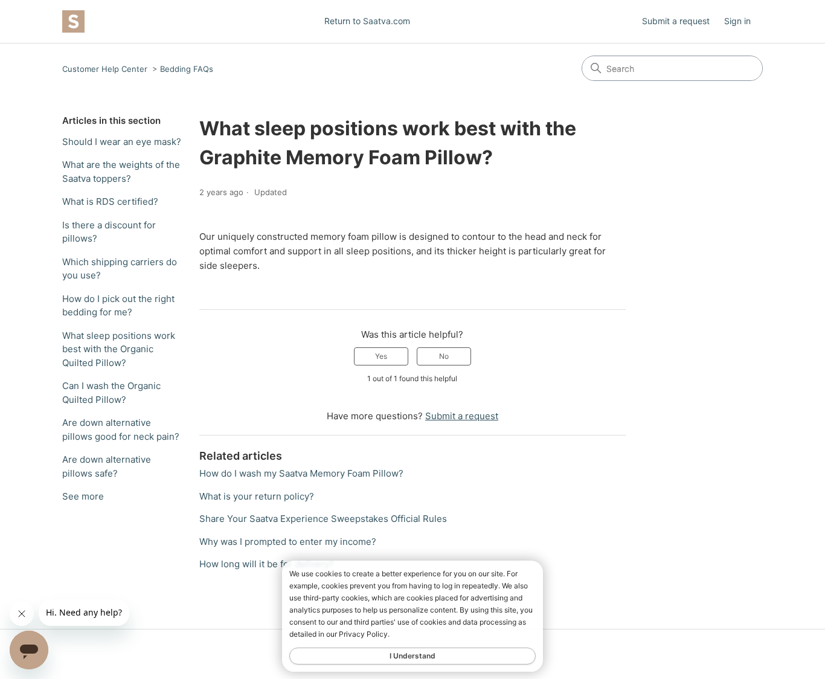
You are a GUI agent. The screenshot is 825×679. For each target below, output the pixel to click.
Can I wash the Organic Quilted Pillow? (111, 392)
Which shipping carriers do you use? (119, 269)
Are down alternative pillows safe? (106, 466)
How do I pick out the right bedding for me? (118, 305)
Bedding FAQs (186, 69)
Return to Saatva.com (367, 21)
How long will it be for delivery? (266, 564)
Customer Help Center (104, 69)
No (444, 356)
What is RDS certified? (110, 201)
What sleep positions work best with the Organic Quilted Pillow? (118, 349)
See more (83, 496)
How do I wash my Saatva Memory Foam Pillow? (301, 473)
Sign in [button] (737, 21)
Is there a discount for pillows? (109, 232)
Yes (381, 356)
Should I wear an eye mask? (121, 141)
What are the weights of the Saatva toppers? (121, 171)
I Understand (412, 655)
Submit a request (676, 21)
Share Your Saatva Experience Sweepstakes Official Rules (323, 518)
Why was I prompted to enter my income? (287, 541)
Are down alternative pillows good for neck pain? (120, 429)
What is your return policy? (256, 496)
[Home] (73, 21)
